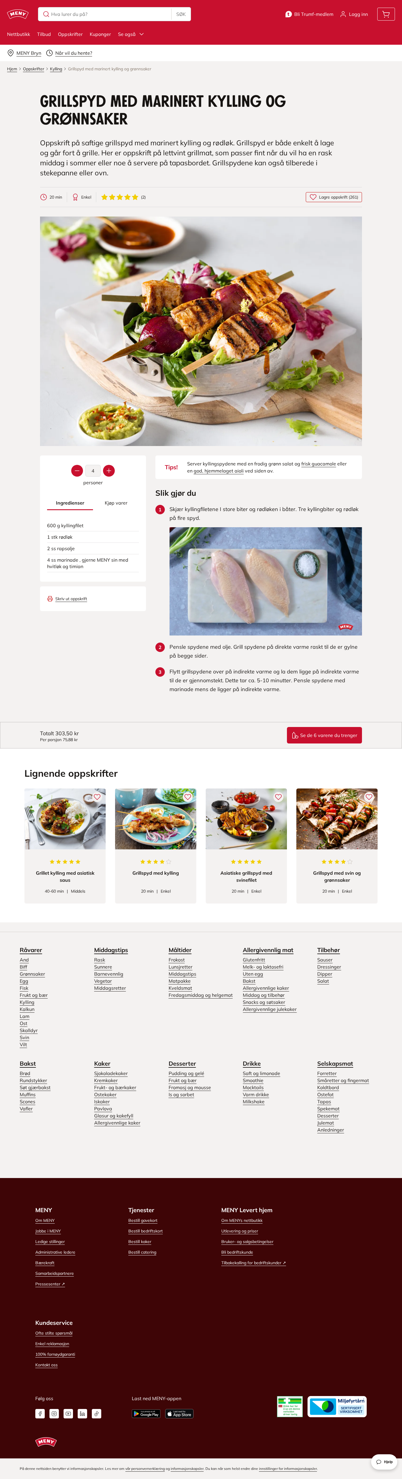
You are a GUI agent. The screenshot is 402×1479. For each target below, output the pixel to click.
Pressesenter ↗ (50, 1284)
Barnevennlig (108, 974)
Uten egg (253, 974)
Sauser (325, 960)
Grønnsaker (32, 974)
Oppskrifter (70, 34)
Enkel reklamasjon (52, 1343)
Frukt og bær (34, 995)
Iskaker (102, 1101)
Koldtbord (328, 1087)
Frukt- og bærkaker (115, 1087)
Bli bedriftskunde (237, 1252)
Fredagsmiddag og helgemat (201, 995)
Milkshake (254, 1101)
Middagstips (111, 950)
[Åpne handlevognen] (386, 14)
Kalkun (27, 1009)
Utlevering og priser (239, 1231)
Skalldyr (29, 1030)
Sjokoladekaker (111, 1073)
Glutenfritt (254, 960)
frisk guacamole (318, 464)
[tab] (70, 502)
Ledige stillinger (50, 1241)
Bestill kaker (139, 1241)
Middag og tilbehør (264, 995)
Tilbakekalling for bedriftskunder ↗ (253, 1262)
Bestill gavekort (142, 1220)
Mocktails (253, 1087)
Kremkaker (106, 1080)
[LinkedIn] (82, 1413)
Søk (181, 14)
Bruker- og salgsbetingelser (247, 1241)
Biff (23, 967)
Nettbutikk (18, 34)
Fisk (24, 988)
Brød (25, 1073)
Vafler (26, 1109)
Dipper (324, 974)
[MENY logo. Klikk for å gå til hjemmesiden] (18, 14)
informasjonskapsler (187, 1468)
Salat (323, 981)
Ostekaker (105, 1094)
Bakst (249, 981)
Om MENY (45, 1220)
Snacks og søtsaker (264, 1002)
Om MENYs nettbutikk (242, 1220)
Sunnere (103, 967)
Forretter (327, 1073)
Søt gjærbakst (35, 1087)
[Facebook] (40, 1413)
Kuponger (100, 34)
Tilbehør (328, 950)
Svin (24, 1037)
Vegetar (103, 981)
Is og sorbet (181, 1094)
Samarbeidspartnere (54, 1273)
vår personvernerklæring (145, 1468)
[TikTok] (96, 1413)
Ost (23, 1023)
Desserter (182, 1063)
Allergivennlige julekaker (270, 1009)
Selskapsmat (335, 1063)
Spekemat (328, 1109)
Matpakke (180, 981)
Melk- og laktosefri (263, 967)
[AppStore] (179, 1413)
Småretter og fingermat (343, 1080)
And (24, 960)
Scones (27, 1101)
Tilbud (44, 34)
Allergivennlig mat (268, 950)
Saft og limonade (261, 1073)
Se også (127, 34)
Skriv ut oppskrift (71, 598)
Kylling (27, 1002)
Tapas (324, 1101)
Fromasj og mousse (190, 1087)
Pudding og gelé (186, 1073)
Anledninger (330, 1130)
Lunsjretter (180, 967)
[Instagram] (54, 1413)
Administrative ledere (55, 1252)
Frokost (177, 960)
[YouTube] (68, 1413)
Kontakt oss (46, 1364)
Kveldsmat (180, 988)
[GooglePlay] (146, 1413)
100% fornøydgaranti (55, 1354)
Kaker (102, 1063)
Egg (24, 981)
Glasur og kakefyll (113, 1116)
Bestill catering (142, 1252)
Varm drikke (256, 1094)
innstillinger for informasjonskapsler (288, 1468)
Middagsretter (110, 988)
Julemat (325, 1123)
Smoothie (253, 1080)
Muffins (28, 1094)
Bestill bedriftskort (145, 1231)
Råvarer (31, 950)
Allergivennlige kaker (266, 988)
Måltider (180, 950)
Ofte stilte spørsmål (53, 1333)
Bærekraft (44, 1262)
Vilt (23, 1044)
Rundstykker (33, 1080)
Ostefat (325, 1094)
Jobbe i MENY (48, 1231)
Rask (99, 960)
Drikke (252, 1063)
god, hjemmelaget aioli (219, 471)
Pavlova (103, 1109)
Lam (24, 1016)
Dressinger (329, 967)
